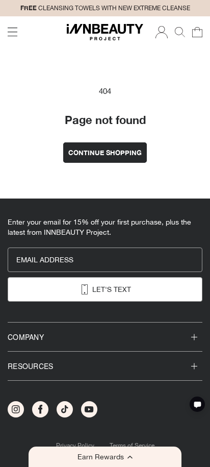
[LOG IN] (161, 32)
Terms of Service (132, 446)
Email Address (44, 260)
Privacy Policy (75, 446)
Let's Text (111, 289)
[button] (105, 457)
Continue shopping (105, 153)
